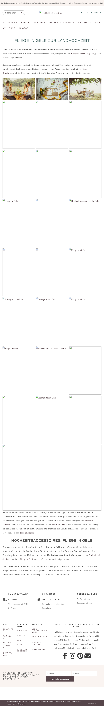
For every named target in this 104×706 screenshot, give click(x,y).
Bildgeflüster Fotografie (82, 53)
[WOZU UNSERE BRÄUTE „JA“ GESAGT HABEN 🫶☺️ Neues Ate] (26, 692)
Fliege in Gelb (26, 559)
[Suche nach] (22, 13)
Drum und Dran (59, 524)
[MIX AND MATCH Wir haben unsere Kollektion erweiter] (8, 692)
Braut (24, 22)
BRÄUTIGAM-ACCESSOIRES (8, 645)
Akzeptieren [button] (92, 703)
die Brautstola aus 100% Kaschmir (54, 3)
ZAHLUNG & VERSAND (37, 643)
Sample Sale (9, 28)
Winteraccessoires (88, 22)
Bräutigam (38, 22)
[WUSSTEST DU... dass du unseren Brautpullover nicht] (60, 692)
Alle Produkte (10, 22)
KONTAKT (21, 635)
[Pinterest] (80, 656)
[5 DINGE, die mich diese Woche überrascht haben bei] (78, 692)
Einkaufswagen (92, 13)
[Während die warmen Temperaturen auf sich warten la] (43, 692)
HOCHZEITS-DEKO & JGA (8, 653)
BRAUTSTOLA (8, 629)
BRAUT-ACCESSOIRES (8, 636)
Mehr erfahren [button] (21, 704)
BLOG (20, 645)
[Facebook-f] (65, 656)
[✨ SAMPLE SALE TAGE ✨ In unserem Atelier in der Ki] (95, 692)
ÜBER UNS (22, 631)
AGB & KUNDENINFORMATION (39, 630)
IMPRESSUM (38, 625)
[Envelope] (87, 656)
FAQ (19, 640)
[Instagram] (72, 656)
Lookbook (24, 28)
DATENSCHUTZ (38, 649)
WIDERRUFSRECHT (40, 637)
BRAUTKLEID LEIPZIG (22, 650)
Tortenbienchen (27, 532)
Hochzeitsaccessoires (61, 22)
